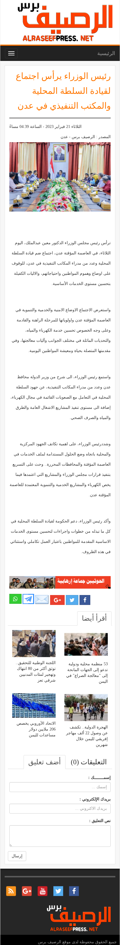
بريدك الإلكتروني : (95, 799)
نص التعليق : (100, 821)
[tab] (94, 618)
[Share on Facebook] (85, 600)
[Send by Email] (42, 600)
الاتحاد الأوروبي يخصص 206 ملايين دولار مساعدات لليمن (36, 729)
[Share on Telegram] (28, 598)
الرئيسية (106, 53)
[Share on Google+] (57, 600)
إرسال (17, 856)
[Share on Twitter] (72, 600)
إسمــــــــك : (99, 777)
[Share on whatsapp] (15, 599)
